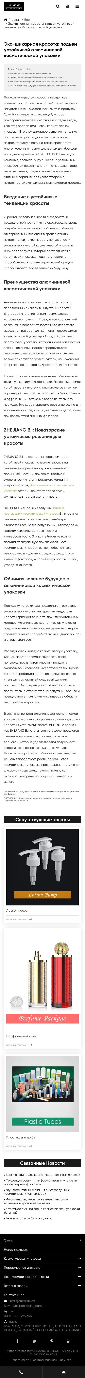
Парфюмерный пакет (22, 1036)
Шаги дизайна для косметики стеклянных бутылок (43, 1175)
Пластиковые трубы (20, 1137)
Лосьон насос (17, 910)
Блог (27, 20)
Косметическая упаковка (22, 1258)
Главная (14, 20)
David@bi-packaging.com (23, 1306)
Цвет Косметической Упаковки (26, 1277)
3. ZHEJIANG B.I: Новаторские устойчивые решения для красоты (38, 82)
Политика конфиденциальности (51, 1359)
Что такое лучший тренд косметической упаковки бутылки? (42, 1210)
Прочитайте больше (19, 919)
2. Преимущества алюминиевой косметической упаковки (35, 77)
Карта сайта (21, 1359)
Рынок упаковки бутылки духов (29, 1218)
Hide (28, 69)
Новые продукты (16, 1249)
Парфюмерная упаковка (22, 1267)
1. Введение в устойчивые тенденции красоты (29, 73)
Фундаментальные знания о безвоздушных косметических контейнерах (37, 1191)
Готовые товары (15, 1286)
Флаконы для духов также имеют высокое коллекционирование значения (36, 1201)
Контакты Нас (14, 1295)
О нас (8, 1240)
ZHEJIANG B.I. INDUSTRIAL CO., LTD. (55, 1350)
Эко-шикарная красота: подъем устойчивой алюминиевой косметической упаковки (39, 25)
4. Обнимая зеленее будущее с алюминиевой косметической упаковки (42, 86)
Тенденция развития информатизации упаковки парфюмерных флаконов (40, 1182)
